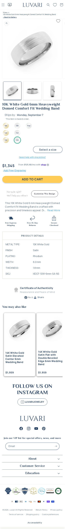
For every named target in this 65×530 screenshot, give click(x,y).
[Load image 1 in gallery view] (12, 91)
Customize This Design (44, 193)
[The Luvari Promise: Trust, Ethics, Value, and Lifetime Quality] (32, 494)
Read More (53, 210)
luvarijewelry (34, 401)
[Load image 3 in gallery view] (52, 91)
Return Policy (42, 510)
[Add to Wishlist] (58, 21)
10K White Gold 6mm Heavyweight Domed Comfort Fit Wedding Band (29, 14)
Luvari (12, 510)
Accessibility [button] (35, 522)
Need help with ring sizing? (32, 157)
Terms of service (16, 514)
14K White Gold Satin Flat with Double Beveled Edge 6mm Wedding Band (50, 358)
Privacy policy (56, 510)
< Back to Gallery (10, 17)
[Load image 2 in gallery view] (32, 91)
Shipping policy (32, 514)
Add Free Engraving (14, 170)
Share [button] (40, 297)
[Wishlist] (55, 5)
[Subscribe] (56, 446)
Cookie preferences (50, 514)
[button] (48, 5)
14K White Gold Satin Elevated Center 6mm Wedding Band (14, 357)
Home (5, 13)
